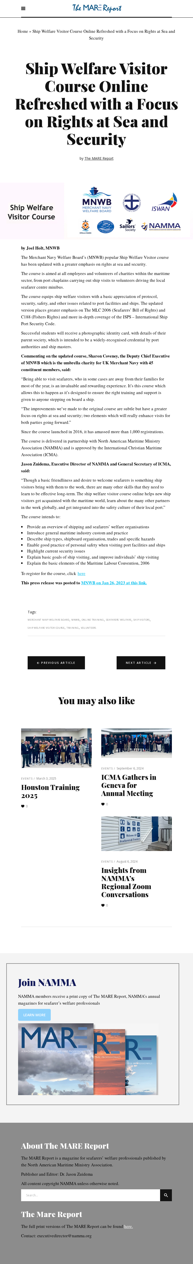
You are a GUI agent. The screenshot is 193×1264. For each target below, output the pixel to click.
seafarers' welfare (118, 619)
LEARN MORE (34, 1014)
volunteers (88, 627)
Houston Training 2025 (50, 791)
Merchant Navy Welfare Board (48, 619)
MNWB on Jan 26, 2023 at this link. (114, 583)
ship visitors (141, 619)
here (81, 573)
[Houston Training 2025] (56, 748)
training (73, 627)
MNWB (75, 619)
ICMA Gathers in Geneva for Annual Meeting (128, 785)
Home (23, 31)
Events (27, 778)
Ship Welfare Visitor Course (46, 627)
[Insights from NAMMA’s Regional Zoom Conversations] (136, 833)
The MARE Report (99, 158)
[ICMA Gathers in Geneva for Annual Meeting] (136, 743)
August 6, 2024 (127, 861)
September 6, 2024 (130, 768)
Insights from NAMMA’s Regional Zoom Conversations (126, 882)
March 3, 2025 (46, 778)
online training (93, 619)
